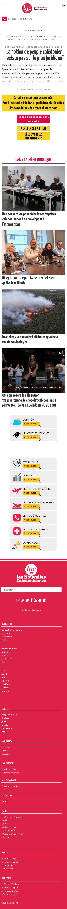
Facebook (6, 747)
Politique (41, 36)
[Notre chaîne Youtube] (35, 600)
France (5, 687)
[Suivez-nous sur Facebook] (31, 600)
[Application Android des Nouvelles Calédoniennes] (40, 600)
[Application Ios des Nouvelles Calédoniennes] (44, 600)
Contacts (6, 877)
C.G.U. (4, 820)
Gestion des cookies (31, 610)
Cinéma (5, 718)
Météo (5, 724)
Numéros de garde (10, 772)
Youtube (6, 753)
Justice (5, 640)
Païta (4, 662)
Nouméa (6, 652)
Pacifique (6, 684)
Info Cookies (7, 837)
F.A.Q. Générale (9, 830)
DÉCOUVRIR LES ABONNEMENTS (34, 136)
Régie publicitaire (10, 894)
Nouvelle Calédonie (25, 36)
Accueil (9, 36)
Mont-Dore (7, 658)
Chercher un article (10, 786)
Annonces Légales (10, 858)
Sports (5, 680)
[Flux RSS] (23, 600)
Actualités (7, 623)
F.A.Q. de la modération (12, 833)
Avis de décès (8, 868)
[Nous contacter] (18, 600)
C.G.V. (4, 823)
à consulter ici (31, 424)
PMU (4, 731)
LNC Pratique (8, 763)
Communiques (8, 865)
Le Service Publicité (10, 884)
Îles (3, 677)
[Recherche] (4, 19)
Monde (5, 690)
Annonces (7, 852)
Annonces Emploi (10, 861)
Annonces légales (10, 890)
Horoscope (7, 728)
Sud (4, 670)
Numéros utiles (9, 769)
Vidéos (5, 801)
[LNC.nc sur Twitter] (27, 600)
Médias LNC (7, 795)
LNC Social (7, 740)
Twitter (5, 750)
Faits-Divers (7, 636)
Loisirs (5, 708)
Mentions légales (10, 827)
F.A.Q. (4, 810)
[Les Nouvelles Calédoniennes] (34, 8)
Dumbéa (6, 655)
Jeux (4, 721)
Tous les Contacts (10, 902)
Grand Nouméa (9, 648)
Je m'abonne (49, 4)
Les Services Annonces (12, 817)
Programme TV (9, 714)
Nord (4, 674)
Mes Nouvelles (9, 779)
